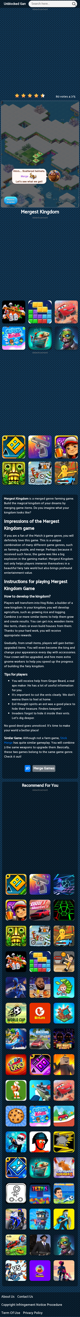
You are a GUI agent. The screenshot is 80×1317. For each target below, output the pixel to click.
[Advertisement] (40, 51)
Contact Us (25, 1296)
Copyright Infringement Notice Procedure (31, 1305)
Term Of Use (10, 1313)
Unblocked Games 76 (19, 4)
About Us (8, 1296)
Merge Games (43, 768)
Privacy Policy (33, 1313)
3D (28, 768)
